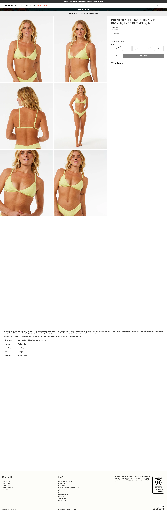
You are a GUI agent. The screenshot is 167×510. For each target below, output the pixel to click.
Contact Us (61, 496)
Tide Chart (5, 489)
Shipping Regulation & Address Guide (68, 487)
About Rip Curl (6, 481)
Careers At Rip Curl (7, 483)
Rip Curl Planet (6, 485)
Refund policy (62, 500)
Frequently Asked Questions (65, 481)
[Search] (154, 5)
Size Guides (61, 485)
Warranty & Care (62, 491)
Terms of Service (62, 498)
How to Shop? (62, 483)
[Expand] (165, 9)
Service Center (62, 493)
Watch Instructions (63, 495)
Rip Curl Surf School (7, 487)
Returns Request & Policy (65, 489)
